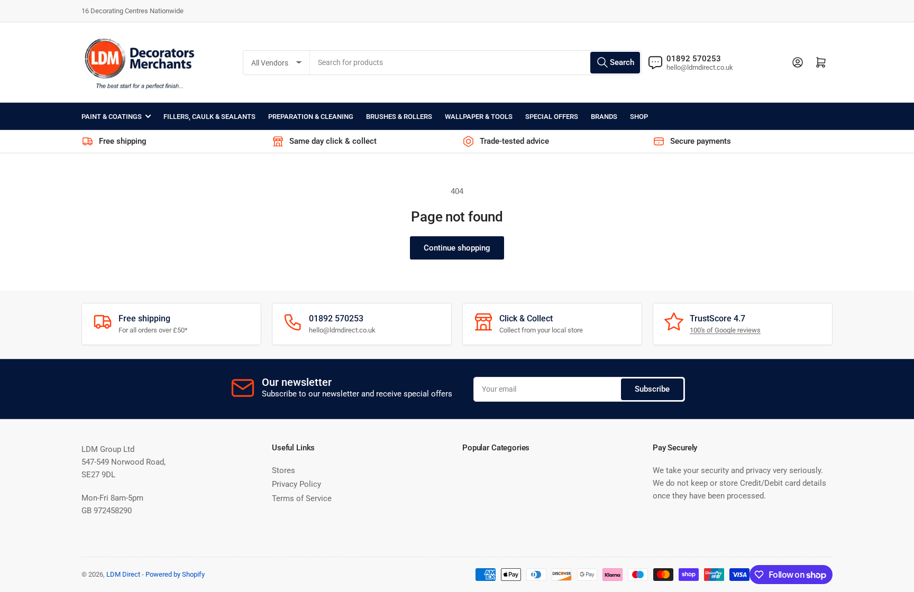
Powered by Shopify (175, 574)
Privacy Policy (296, 484)
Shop (639, 117)
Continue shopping (457, 248)
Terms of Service (302, 498)
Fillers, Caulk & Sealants (209, 117)
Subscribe (652, 389)
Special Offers (551, 117)
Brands (604, 117)
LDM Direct (123, 574)
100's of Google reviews (725, 330)
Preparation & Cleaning (310, 117)
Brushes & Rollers (399, 117)
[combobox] (476, 62)
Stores (283, 470)
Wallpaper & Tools (479, 117)
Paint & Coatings (111, 117)
